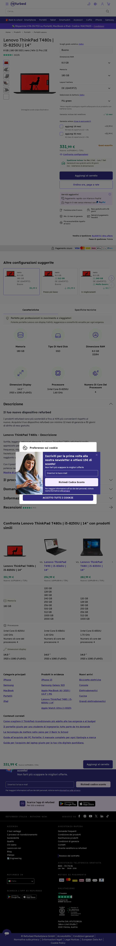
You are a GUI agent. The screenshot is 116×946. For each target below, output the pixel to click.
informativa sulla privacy (60, 474)
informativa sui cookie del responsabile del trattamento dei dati (54, 477)
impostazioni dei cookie (67, 471)
